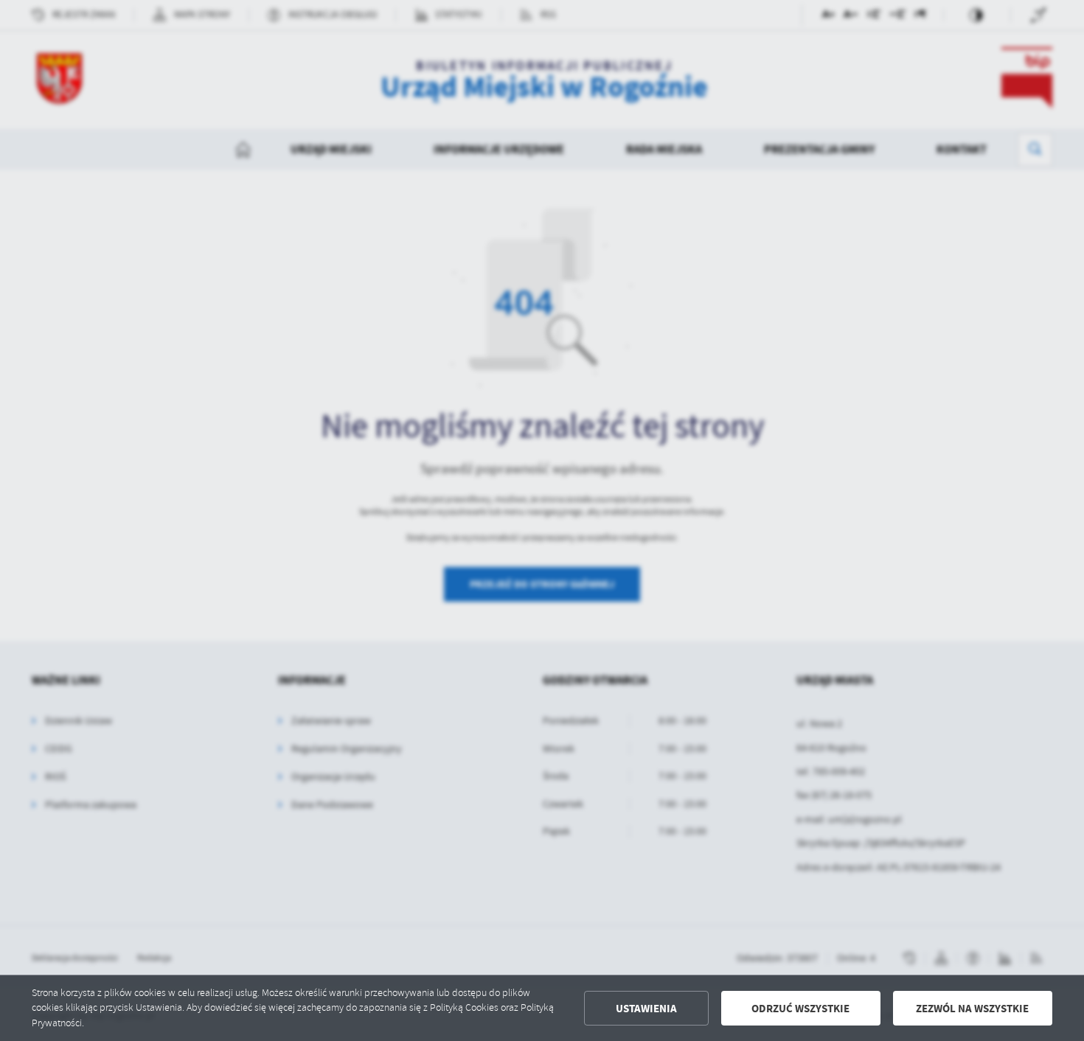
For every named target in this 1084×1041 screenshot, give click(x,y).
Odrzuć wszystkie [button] (800, 1008)
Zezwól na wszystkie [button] (972, 1008)
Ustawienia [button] (646, 1008)
